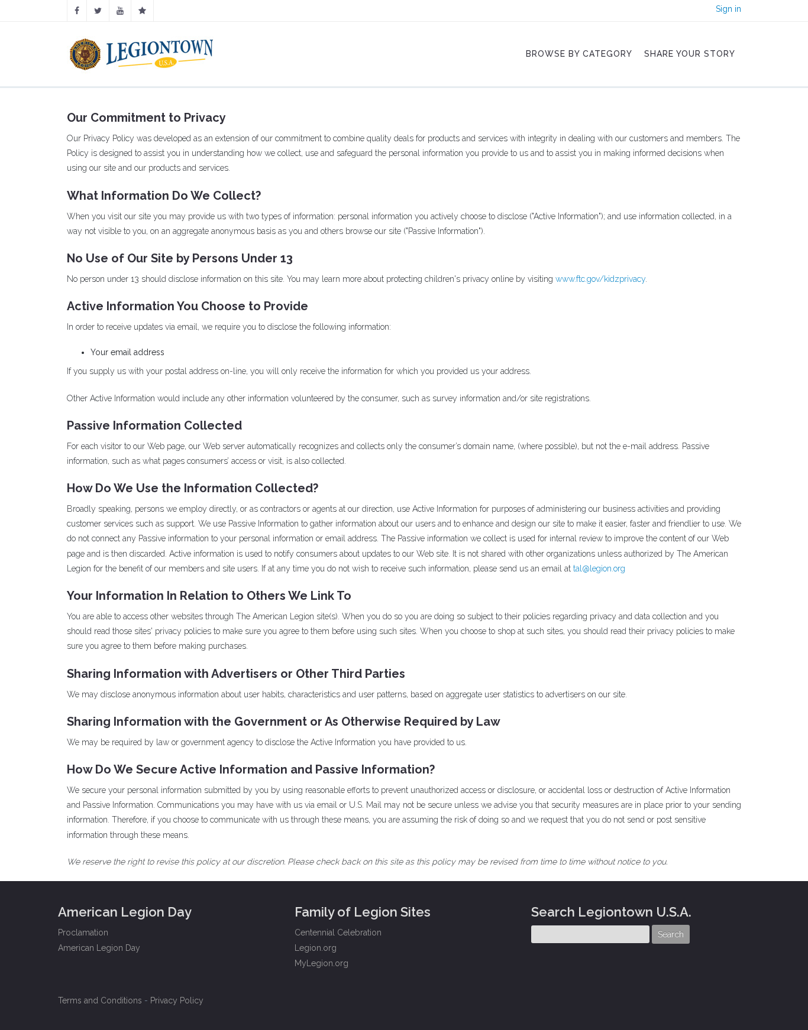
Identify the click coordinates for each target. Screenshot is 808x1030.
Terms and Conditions (100, 1000)
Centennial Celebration (338, 932)
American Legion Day (99, 948)
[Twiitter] (98, 10)
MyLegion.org (321, 963)
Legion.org (316, 948)
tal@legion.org (599, 568)
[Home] (143, 51)
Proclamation (83, 932)
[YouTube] (120, 10)
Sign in (728, 9)
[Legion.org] (142, 10)
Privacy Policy (176, 1000)
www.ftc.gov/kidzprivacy (600, 279)
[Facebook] (76, 10)
